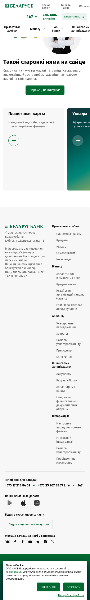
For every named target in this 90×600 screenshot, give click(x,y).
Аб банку (58, 316)
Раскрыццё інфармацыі (64, 440)
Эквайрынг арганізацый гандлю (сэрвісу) (70, 294)
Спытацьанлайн (50, 17)
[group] (33, 149)
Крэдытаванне (66, 284)
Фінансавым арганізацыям (61, 365)
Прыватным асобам (65, 226)
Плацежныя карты (68, 234)
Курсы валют (46, 6)
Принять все (48, 586)
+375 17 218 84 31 (17, 485)
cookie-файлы (14, 571)
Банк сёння (64, 357)
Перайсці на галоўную (45, 90)
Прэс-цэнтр (64, 350)
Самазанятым (65, 253)
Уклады (61, 247)
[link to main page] (18, 6)
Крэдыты (62, 240)
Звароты (62, 333)
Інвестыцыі (64, 259)
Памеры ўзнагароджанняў (68, 342)
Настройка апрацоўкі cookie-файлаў (68, 427)
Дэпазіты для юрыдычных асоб (68, 276)
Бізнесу (57, 266)
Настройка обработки (71, 595)
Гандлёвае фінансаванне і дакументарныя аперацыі (67, 403)
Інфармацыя (60, 416)
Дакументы (63, 374)
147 (80, 485)
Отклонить (73, 586)
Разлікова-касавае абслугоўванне (69, 307)
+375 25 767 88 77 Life (54, 485)
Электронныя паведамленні (66, 325)
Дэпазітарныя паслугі (65, 389)
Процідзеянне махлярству (66, 460)
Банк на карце (65, 6)
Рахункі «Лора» (66, 380)
